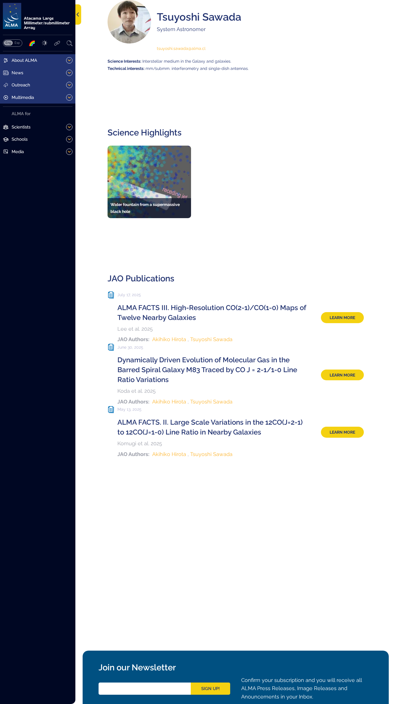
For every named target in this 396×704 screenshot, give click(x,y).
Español (17, 42)
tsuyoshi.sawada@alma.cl (181, 48)
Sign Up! (210, 688)
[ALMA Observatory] (37, 16)
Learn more (342, 317)
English (8, 42)
